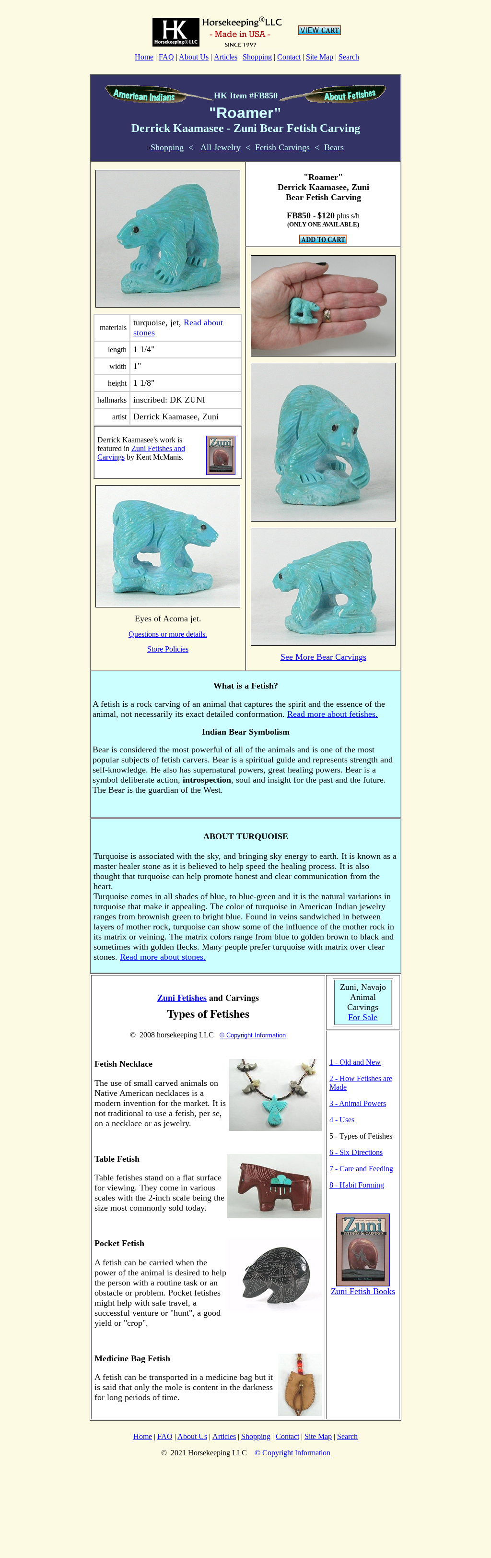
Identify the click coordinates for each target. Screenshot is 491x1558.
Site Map (319, 57)
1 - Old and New (355, 1062)
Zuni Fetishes (182, 997)
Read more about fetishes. (332, 714)
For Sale (362, 1017)
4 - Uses (341, 1120)
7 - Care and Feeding (361, 1169)
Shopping (257, 57)
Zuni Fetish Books (363, 1291)
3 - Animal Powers (357, 1103)
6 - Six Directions (356, 1152)
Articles (225, 57)
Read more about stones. (163, 957)
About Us (194, 57)
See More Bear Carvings (323, 657)
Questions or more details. (168, 634)
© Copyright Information (253, 1035)
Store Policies (167, 649)
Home (144, 57)
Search (349, 57)
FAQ (166, 57)
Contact (289, 57)
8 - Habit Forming (356, 1185)
